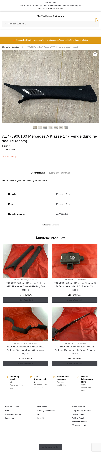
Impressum (10, 418)
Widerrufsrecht (78, 414)
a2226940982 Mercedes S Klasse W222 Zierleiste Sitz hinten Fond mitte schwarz (25, 348)
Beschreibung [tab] (38, 173)
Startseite (6, 47)
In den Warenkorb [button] (25, 300)
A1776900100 (62, 214)
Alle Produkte (20, 280)
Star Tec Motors (12, 407)
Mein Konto (42, 407)
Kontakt (40, 418)
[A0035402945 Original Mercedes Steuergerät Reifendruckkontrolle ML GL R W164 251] (74, 261)
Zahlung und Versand (46, 410)
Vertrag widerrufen (80, 425)
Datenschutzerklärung (14, 414)
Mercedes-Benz (63, 194)
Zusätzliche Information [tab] (59, 173)
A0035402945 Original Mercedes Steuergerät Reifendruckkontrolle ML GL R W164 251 (75, 285)
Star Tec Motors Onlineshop (50, 16)
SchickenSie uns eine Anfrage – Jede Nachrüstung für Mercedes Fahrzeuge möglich (50, 6)
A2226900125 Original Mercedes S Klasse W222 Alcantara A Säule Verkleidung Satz (25, 285)
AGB (7, 410)
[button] (95, 54)
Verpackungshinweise (81, 410)
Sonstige (15, 47)
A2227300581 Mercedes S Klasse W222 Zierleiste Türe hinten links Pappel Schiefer (75, 348)
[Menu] (3, 16)
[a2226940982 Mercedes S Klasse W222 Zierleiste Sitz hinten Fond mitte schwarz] (25, 324)
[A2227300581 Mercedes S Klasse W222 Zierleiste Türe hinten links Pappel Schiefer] (74, 324)
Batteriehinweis (78, 407)
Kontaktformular (50, 3)
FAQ (39, 414)
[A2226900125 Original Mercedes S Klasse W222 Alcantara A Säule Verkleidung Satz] (25, 261)
